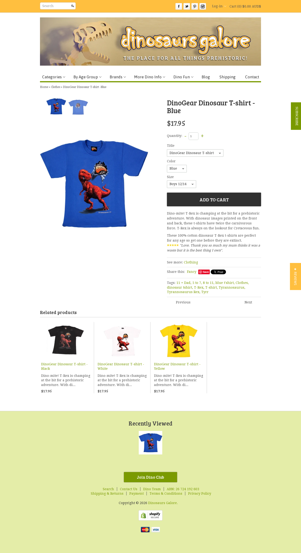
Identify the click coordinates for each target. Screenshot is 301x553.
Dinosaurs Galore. (163, 503)
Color (171, 161)
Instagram (202, 6)
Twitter (186, 6)
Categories (52, 77)
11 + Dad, (183, 283)
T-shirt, (211, 287)
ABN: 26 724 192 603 (183, 489)
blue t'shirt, (225, 283)
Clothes (55, 87)
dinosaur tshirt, (180, 287)
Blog (206, 77)
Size (170, 177)
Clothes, (242, 283)
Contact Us (128, 489)
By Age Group (85, 77)
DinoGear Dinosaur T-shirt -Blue (84, 87)
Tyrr (205, 292)
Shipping (227, 77)
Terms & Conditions (166, 493)
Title (170, 145)
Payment (136, 493)
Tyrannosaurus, (232, 287)
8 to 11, (208, 283)
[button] (295, 276)
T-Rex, (199, 287)
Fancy (191, 272)
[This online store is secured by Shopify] (150, 519)
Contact (252, 77)
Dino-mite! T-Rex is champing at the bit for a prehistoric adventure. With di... (65, 380)
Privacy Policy (199, 493)
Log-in (217, 6)
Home (44, 87)
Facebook (178, 6)
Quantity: (174, 136)
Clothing (191, 262)
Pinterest (194, 6)
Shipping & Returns (107, 493)
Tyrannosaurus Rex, (183, 292)
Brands (116, 77)
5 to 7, (197, 283)
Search (48, 6)
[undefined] (94, 183)
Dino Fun (181, 77)
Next (248, 302)
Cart (245, 6)
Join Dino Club (150, 477)
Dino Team (152, 489)
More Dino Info (148, 77)
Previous (183, 302)
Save (206, 272)
